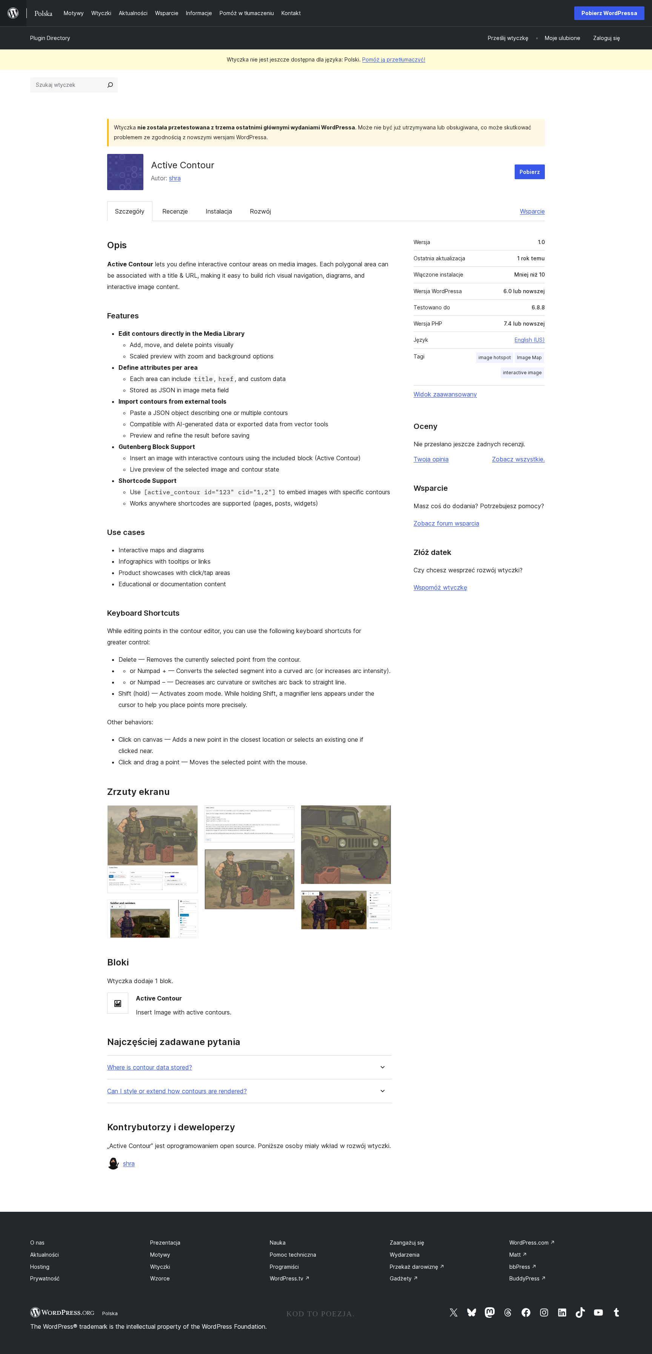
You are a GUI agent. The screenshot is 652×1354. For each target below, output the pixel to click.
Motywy (160, 1254)
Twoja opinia (431, 459)
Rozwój (260, 211)
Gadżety (404, 1278)
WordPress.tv (290, 1278)
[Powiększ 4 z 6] (284, 859)
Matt (518, 1254)
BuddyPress (527, 1278)
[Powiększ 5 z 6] (381, 815)
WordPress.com (532, 1242)
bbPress (523, 1266)
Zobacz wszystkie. (518, 459)
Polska (110, 1313)
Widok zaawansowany (445, 394)
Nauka (278, 1242)
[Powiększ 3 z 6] (284, 815)
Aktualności (44, 1254)
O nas (37, 1242)
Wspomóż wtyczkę (440, 587)
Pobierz (530, 172)
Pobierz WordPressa (609, 13)
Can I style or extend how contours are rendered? (177, 1091)
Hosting (39, 1266)
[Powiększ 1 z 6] (188, 815)
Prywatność (45, 1278)
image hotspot (494, 357)
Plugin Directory (50, 38)
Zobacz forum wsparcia (446, 523)
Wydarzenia (405, 1254)
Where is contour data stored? (149, 1067)
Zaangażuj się (407, 1242)
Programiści (284, 1266)
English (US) (530, 340)
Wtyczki (160, 1266)
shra (175, 178)
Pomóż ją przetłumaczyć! (393, 59)
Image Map (529, 357)
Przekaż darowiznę (417, 1266)
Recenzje (175, 211)
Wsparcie (532, 211)
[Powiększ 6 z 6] (381, 900)
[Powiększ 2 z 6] (188, 909)
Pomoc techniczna (293, 1254)
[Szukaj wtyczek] (110, 84)
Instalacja (219, 211)
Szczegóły (130, 211)
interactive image (522, 372)
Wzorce (160, 1278)
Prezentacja (165, 1242)
